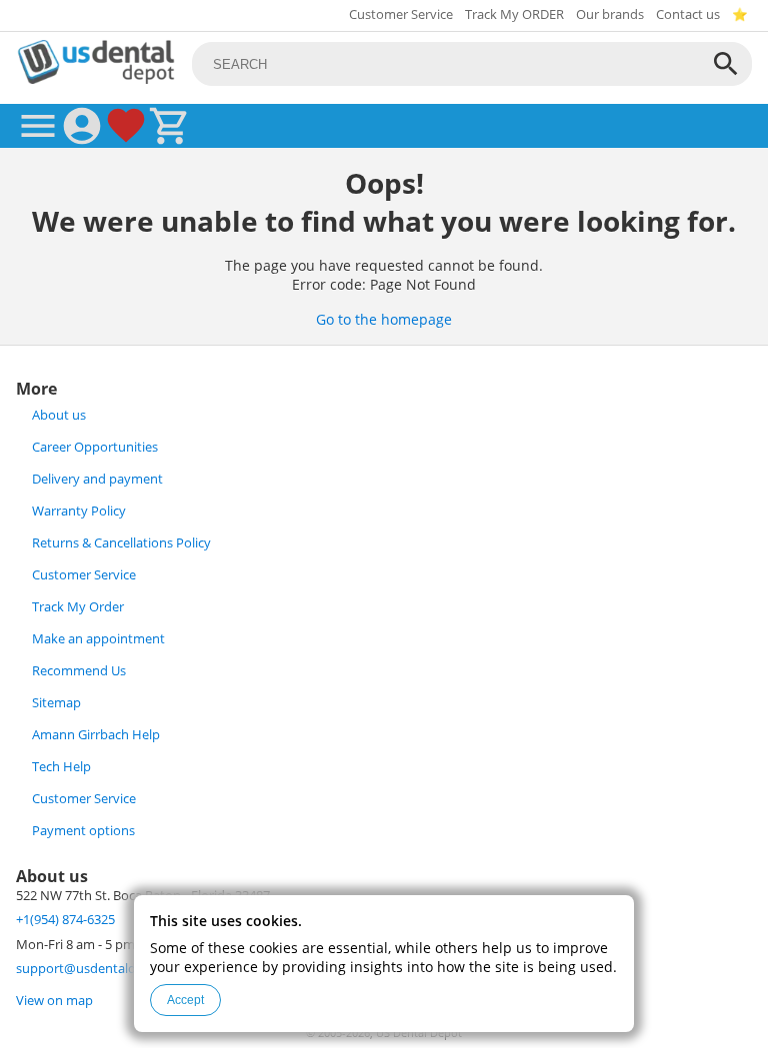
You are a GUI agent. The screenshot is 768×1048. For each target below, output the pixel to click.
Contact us (688, 14)
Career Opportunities (95, 447)
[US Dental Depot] (96, 78)
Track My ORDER (514, 14)
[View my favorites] (126, 126)
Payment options (83, 830)
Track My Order (78, 606)
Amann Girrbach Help (96, 734)
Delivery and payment (97, 479)
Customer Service (401, 14)
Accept (185, 1000)
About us (59, 415)
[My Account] (82, 126)
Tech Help (61, 766)
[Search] (726, 64)
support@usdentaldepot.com (104, 968)
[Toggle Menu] (38, 126)
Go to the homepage (384, 319)
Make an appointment (98, 638)
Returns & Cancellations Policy (121, 542)
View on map (54, 1000)
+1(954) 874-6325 (65, 919)
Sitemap (56, 702)
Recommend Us (79, 670)
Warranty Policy (79, 511)
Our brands (610, 14)
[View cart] (170, 126)
